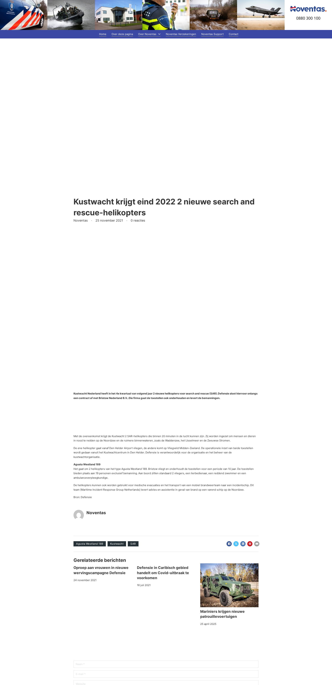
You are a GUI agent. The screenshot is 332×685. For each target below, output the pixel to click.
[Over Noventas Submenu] (159, 34)
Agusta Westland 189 (89, 543)
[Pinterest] (249, 543)
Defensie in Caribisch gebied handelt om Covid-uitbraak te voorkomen (163, 572)
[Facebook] (229, 543)
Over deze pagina (122, 34)
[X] (236, 543)
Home (102, 34)
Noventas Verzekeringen (181, 34)
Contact (233, 34)
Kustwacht (117, 543)
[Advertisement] (101, 420)
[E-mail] (256, 543)
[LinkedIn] (243, 543)
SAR (133, 543)
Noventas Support (212, 34)
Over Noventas (147, 34)
